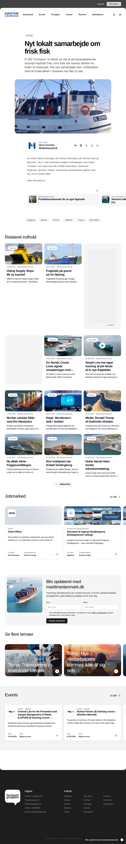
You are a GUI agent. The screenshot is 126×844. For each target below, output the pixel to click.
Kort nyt (87, 800)
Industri (67, 800)
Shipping (68, 796)
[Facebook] (75, 145)
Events (87, 808)
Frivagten (88, 804)
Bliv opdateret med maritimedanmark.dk (102, 840)
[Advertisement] (102, 286)
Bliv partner (114, 4)
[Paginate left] (7, 533)
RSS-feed (107, 800)
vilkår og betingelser (99, 613)
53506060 (36, 808)
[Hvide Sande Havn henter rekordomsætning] (102, 456)
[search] (114, 15)
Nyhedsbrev (108, 804)
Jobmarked (88, 812)
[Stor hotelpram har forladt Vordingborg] (63, 454)
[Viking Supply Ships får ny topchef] (23, 263)
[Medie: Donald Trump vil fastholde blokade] (102, 410)
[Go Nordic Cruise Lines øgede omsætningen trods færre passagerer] (63, 357)
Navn (48, 602)
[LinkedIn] (80, 145)
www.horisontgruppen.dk (35, 812)
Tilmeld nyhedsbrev (57, 621)
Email (85, 602)
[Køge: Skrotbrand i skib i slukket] (63, 410)
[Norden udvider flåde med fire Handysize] (23, 410)
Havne (67, 812)
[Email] (91, 145)
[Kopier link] (97, 145)
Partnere (107, 796)
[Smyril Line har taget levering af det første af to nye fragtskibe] (102, 357)
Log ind (100, 4)
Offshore (67, 808)
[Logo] (12, 14)
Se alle (113, 496)
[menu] (120, 15)
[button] (97, 191)
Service (67, 804)
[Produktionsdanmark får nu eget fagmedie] (63, 200)
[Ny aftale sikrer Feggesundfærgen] (23, 454)
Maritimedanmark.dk (48, 148)
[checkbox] (47, 614)
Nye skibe (88, 796)
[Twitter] (86, 145)
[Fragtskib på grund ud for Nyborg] (63, 263)
